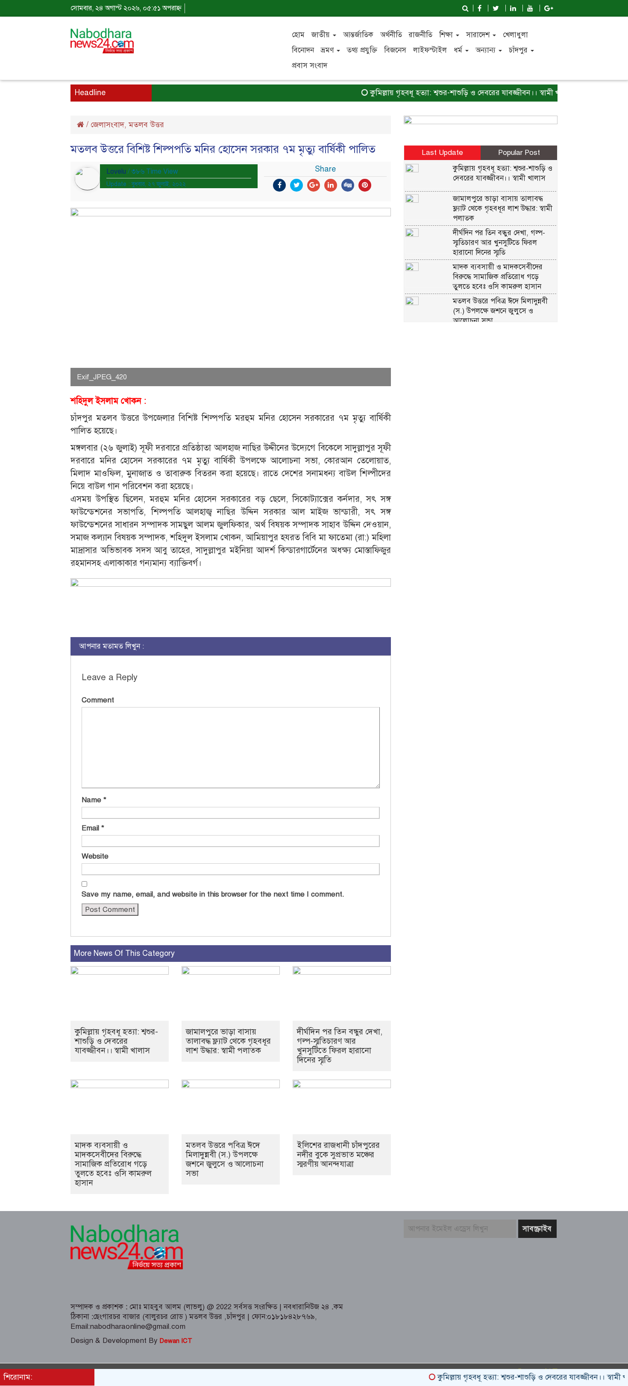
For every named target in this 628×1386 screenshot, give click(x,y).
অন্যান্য (486, 50)
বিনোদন (303, 50)
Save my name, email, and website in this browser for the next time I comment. (213, 894)
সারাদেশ (479, 34)
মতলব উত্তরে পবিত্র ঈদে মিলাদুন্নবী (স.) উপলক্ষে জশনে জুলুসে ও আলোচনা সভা (225, 1159)
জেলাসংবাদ (107, 124)
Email (93, 828)
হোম (298, 34)
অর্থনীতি (391, 34)
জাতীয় (321, 34)
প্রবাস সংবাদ (309, 65)
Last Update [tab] (442, 152)
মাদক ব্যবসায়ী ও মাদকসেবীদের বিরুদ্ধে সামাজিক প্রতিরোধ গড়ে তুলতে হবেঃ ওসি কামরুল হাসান (113, 1164)
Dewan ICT (175, 1341)
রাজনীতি (420, 34)
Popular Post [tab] (519, 152)
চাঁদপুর (519, 50)
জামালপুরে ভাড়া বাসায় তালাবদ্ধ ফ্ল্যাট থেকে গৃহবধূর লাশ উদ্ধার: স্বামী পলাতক (228, 1041)
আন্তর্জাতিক (358, 34)
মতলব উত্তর (146, 124)
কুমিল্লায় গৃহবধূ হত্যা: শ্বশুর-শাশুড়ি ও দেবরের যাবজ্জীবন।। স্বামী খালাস (453, 92)
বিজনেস (395, 50)
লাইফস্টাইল (430, 50)
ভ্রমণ (328, 50)
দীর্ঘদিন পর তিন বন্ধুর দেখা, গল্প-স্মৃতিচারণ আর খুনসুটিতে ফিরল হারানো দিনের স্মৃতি (339, 1046)
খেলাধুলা (515, 34)
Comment (98, 700)
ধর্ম (459, 50)
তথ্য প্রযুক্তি (362, 50)
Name (94, 799)
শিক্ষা (447, 34)
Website (95, 856)
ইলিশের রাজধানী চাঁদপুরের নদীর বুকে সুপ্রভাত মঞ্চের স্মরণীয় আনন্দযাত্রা (338, 1154)
